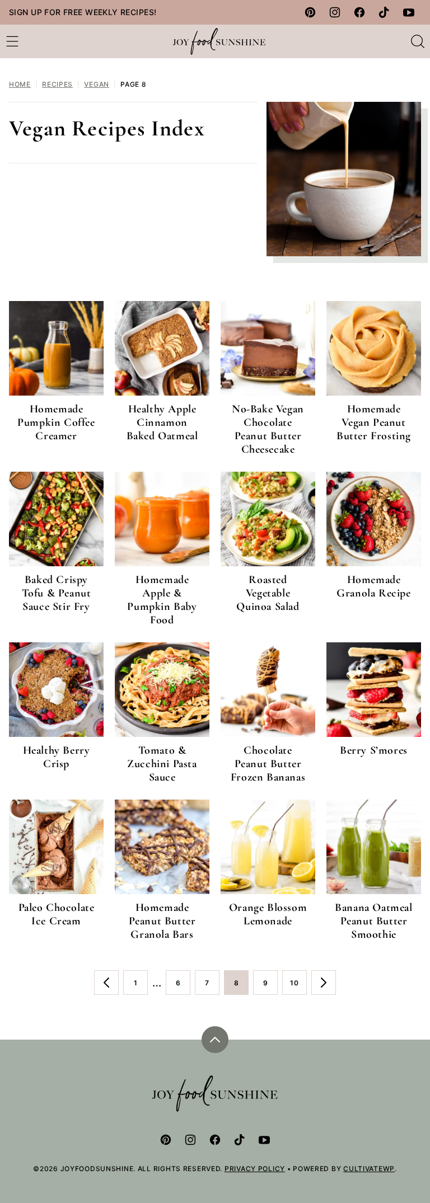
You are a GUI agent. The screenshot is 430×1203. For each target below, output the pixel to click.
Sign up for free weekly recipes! (82, 12)
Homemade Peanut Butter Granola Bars (162, 921)
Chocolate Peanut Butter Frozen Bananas (268, 764)
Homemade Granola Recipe (373, 586)
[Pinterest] (310, 12)
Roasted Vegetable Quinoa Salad (267, 593)
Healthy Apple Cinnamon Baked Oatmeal (162, 422)
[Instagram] (334, 12)
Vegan (96, 84)
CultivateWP (369, 1168)
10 (298, 987)
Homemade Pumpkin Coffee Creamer (56, 422)
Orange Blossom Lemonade (268, 914)
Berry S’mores (374, 750)
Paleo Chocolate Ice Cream (56, 914)
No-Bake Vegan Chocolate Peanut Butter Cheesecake (268, 429)
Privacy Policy (255, 1168)
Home (20, 84)
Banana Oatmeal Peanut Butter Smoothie (373, 921)
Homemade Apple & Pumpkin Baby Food (162, 600)
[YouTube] (408, 12)
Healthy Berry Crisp (56, 757)
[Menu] (12, 41)
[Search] (417, 41)
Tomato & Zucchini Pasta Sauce (162, 764)
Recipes (57, 84)
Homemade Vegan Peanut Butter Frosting (373, 422)
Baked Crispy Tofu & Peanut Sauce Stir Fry (56, 593)
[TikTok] (384, 12)
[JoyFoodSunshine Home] (219, 41)
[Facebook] (359, 12)
